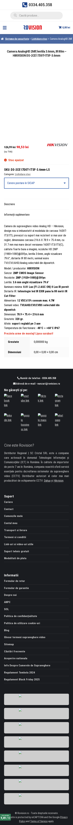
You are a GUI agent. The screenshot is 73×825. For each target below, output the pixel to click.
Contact (8, 509)
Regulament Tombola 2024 (19, 672)
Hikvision (58, 480)
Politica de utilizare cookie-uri (22, 623)
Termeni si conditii (15, 537)
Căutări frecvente (14, 651)
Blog (6, 630)
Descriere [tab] (9, 204)
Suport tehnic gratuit (16, 551)
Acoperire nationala (15, 658)
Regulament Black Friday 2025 (22, 679)
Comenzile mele (13, 516)
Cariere (8, 502)
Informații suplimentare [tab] (17, 214)
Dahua (47, 480)
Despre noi (10, 595)
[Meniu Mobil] (5, 27)
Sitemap (9, 644)
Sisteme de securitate (17, 38)
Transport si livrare (15, 530)
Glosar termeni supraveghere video (24, 637)
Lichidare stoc (39, 38)
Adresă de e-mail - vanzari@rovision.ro (38, 383)
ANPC (7, 602)
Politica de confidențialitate (20, 616)
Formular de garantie (16, 588)
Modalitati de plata (15, 558)
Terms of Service (39, 821)
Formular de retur (14, 581)
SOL (6, 609)
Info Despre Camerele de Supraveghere (27, 665)
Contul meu (10, 523)
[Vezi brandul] (57, 144)
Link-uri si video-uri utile (18, 544)
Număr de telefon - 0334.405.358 (38, 378)
